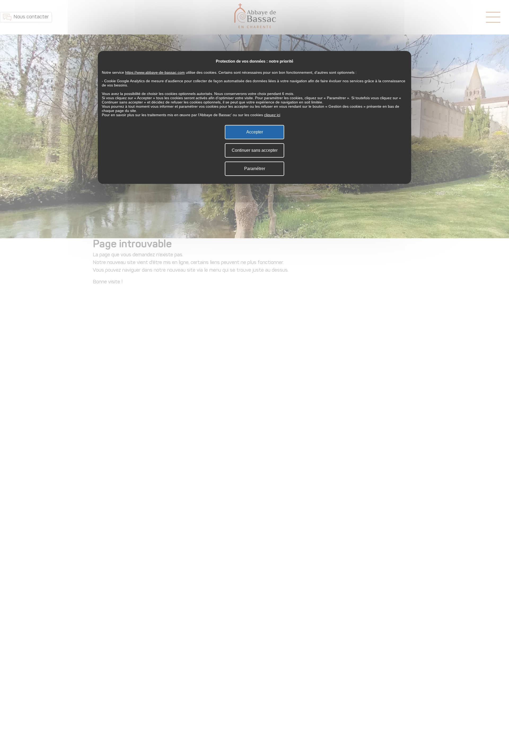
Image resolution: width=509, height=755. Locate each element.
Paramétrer (254, 168)
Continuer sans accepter (255, 150)
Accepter (254, 132)
